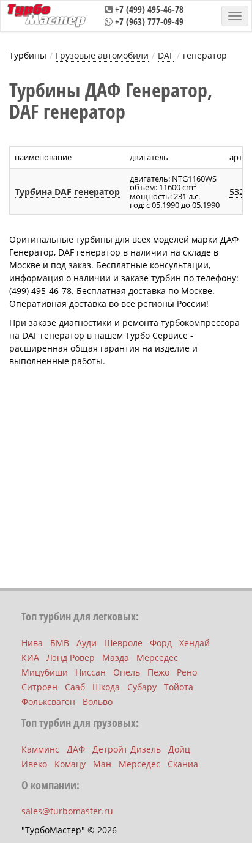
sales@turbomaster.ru (67, 811)
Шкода (106, 687)
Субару (142, 687)
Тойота (178, 687)
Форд (161, 643)
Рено (187, 672)
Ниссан (90, 672)
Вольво (98, 701)
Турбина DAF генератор (67, 191)
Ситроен (39, 687)
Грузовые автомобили (102, 55)
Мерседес (157, 657)
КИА (30, 657)
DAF (166, 55)
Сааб (75, 687)
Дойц (179, 749)
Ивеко (34, 764)
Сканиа (183, 764)
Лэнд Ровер (70, 657)
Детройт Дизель (126, 749)
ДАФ (76, 749)
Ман (102, 764)
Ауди (86, 643)
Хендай (194, 643)
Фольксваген (48, 701)
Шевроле (123, 643)
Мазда (115, 657)
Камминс (40, 749)
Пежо (158, 672)
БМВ (59, 643)
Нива (32, 643)
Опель (126, 672)
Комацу (70, 764)
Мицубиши (44, 672)
